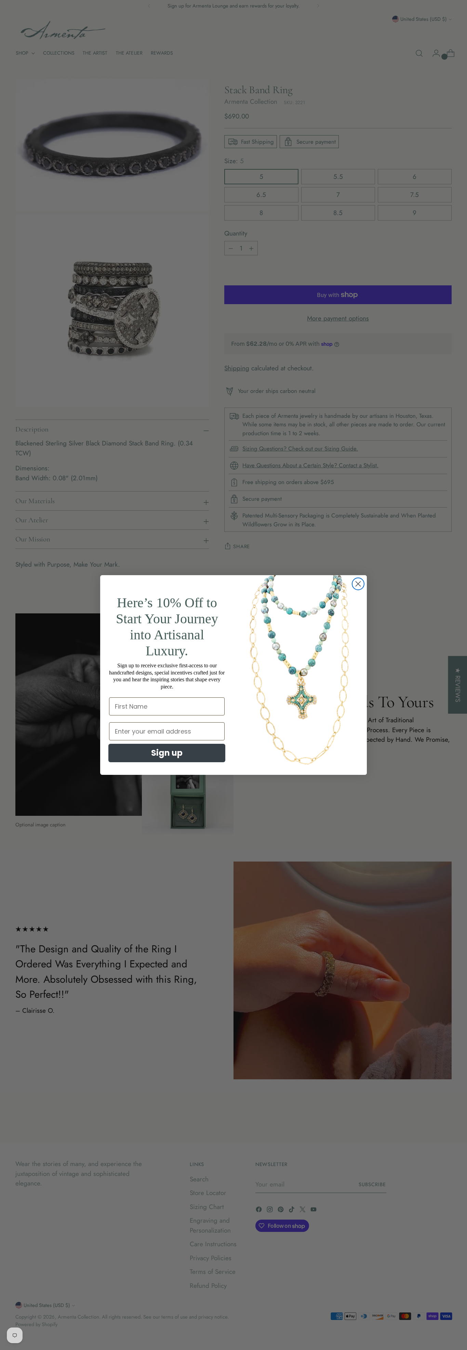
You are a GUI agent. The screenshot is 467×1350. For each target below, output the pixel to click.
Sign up (167, 752)
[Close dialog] (358, 584)
